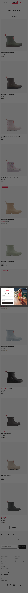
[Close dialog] (26, 288)
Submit (7, 302)
